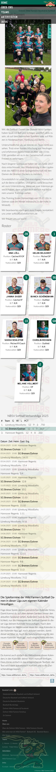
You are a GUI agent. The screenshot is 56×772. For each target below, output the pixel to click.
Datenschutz (35, 767)
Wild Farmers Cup (9, 759)
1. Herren (5, 743)
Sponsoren (14, 755)
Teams (5, 12)
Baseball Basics (43, 732)
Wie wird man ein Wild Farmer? (14, 732)
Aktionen (5, 755)
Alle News (6, 735)
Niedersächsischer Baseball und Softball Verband (21, 694)
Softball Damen (32, 743)
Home (4, 2)
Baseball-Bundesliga (10, 705)
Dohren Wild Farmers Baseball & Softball (49, 4)
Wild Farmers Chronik (34, 728)
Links (18, 767)
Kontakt (5, 767)
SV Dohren (7, 715)
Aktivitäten (9, 16)
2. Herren (14, 743)
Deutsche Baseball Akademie (14, 701)
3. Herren (22, 743)
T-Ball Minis (13, 747)
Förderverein (24, 755)
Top (3, 681)
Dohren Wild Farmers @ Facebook (16, 708)
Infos (4, 21)
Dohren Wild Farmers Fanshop (14, 712)
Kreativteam (34, 755)
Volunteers (44, 755)
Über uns (7, 7)
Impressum (25, 767)
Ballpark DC (31, 732)
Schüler (5, 747)
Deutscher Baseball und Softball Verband (18, 698)
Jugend (42, 743)
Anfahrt (12, 767)
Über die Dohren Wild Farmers (13, 728)
